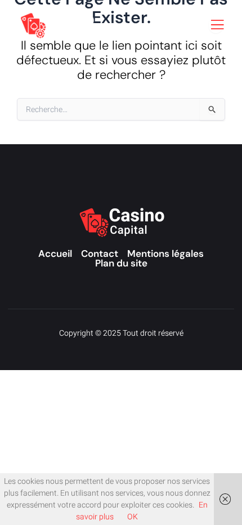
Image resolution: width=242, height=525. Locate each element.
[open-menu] (216, 24)
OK (132, 517)
